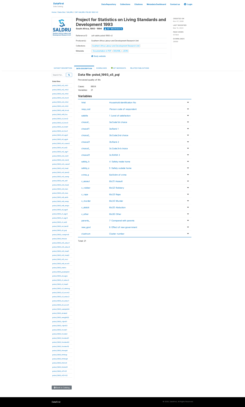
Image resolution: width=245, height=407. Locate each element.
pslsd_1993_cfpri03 (59, 326)
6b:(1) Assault (115, 181)
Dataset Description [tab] (63, 68)
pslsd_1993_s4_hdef (60, 127)
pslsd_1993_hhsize (59, 239)
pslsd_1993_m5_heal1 (60, 251)
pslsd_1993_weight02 (60, 317)
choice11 (85, 129)
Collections (125, 4)
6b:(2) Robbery (116, 188)
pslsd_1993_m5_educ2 (61, 247)
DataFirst (58, 3)
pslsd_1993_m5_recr (60, 259)
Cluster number (116, 233)
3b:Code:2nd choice (118, 135)
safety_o (85, 168)
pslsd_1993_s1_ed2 (59, 222)
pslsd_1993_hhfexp (59, 355)
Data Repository (108, 4)
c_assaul (85, 181)
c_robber (85, 188)
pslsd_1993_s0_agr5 (60, 210)
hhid (83, 102)
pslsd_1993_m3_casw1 (61, 164)
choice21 (85, 142)
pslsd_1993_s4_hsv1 (60, 131)
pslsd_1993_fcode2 (59, 334)
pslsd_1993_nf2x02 (60, 375)
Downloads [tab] (101, 68)
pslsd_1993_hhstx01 (60, 367)
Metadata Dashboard (156, 4)
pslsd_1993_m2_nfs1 (60, 85)
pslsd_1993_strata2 (59, 313)
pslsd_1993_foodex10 (60, 346)
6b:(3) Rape (115, 194)
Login (189, 4)
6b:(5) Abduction (117, 207)
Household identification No (122, 102)
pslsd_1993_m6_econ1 (60, 263)
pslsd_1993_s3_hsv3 (60, 123)
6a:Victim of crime (117, 174)
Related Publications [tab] (139, 68)
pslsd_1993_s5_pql (59, 230)
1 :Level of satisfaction (120, 115)
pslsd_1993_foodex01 (60, 338)
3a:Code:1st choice (118, 122)
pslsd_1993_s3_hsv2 (60, 119)
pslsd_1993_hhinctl (59, 363)
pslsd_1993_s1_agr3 (60, 218)
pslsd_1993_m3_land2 (60, 172)
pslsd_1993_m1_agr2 (60, 135)
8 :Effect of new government (123, 227)
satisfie (84, 115)
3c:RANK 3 (114, 155)
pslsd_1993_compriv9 (60, 235)
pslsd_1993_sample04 (60, 309)
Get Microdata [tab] (119, 68)
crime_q (85, 174)
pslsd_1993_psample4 (60, 272)
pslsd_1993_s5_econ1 (60, 305)
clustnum (85, 233)
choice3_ (85, 148)
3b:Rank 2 (114, 142)
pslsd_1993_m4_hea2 (60, 185)
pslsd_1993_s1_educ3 (60, 280)
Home (54, 12)
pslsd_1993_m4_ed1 (60, 181)
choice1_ (85, 122)
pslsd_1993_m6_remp (60, 201)
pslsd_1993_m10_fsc (60, 114)
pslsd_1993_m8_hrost (60, 110)
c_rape (84, 194)
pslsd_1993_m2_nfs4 (60, 94)
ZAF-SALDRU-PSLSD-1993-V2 (86, 12)
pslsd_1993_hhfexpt (60, 359)
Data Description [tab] (84, 68)
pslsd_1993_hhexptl (60, 350)
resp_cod (85, 109)
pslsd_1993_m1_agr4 (60, 139)
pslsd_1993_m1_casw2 (61, 143)
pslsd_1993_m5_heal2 (60, 255)
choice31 (85, 155)
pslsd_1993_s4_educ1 (60, 301)
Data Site (61, 12)
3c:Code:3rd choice (118, 148)
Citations (138, 4)
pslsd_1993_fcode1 (59, 330)
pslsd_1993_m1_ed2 (59, 148)
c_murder (86, 201)
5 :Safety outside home (120, 168)
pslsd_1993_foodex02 (60, 342)
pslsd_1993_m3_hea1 (60, 168)
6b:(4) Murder (116, 201)
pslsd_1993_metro (59, 268)
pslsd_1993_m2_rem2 (60, 160)
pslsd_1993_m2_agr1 (60, 152)
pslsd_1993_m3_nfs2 (60, 102)
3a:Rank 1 (114, 129)
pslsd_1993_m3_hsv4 (60, 98)
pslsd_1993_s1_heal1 (60, 284)
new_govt (86, 227)
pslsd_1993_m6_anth (60, 197)
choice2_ (85, 135)
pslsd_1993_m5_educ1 (61, 243)
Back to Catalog (63, 387)
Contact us (175, 4)
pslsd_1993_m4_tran (60, 189)
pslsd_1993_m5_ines (60, 193)
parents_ (85, 220)
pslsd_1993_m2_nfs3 (60, 90)
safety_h (85, 161)
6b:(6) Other (115, 214)
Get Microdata (114, 29)
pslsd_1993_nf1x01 (59, 371)
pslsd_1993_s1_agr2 (60, 214)
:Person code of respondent (123, 109)
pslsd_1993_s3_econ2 (60, 292)
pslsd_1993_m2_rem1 (60, 156)
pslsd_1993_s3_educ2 (60, 297)
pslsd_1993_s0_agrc (60, 276)
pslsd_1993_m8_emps (60, 206)
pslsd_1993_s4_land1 (60, 226)
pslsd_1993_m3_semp (60, 177)
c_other (85, 214)
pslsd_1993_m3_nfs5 (60, 106)
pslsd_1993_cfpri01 (59, 321)
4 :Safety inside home (119, 161)
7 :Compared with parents (121, 220)
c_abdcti (85, 207)
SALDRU (70, 12)
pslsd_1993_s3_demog (61, 288)
